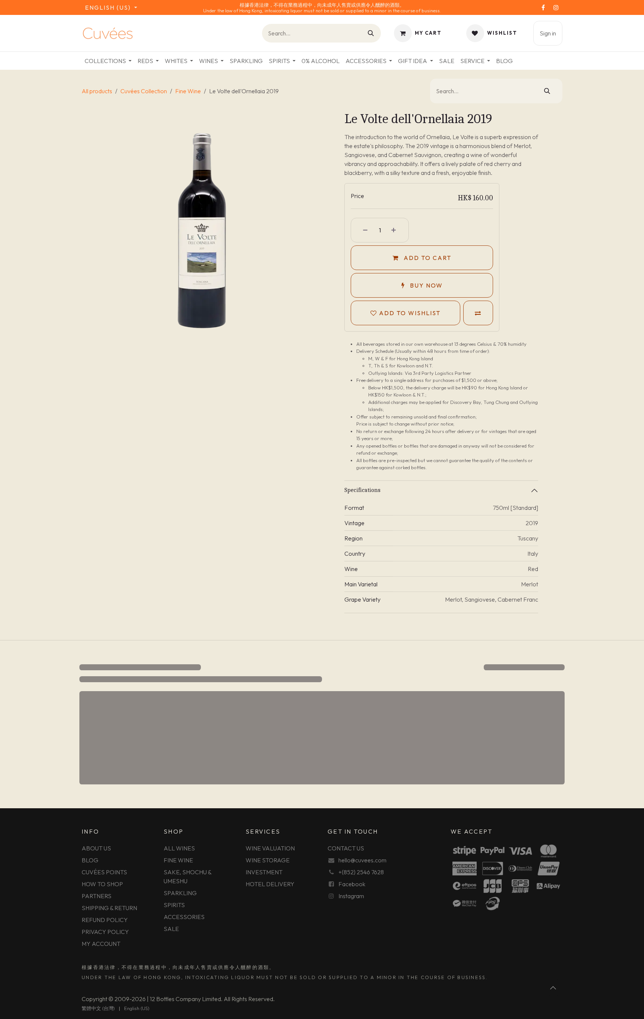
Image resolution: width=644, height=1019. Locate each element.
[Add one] (398, 230)
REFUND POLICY (105, 920)
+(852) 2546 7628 (361, 872)
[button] (553, 988)
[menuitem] (108, 60)
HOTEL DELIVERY (270, 884)
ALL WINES (179, 848)
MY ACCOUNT (101, 943)
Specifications (362, 490)
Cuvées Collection (143, 91)
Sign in (548, 33)
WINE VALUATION (270, 848)
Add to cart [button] (426, 257)
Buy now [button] (425, 285)
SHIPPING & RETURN (109, 908)
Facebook (351, 884)
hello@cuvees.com (362, 860)
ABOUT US (96, 848)
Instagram (351, 896)
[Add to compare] (478, 313)
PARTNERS (96, 896)
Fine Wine (188, 91)
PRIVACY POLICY (105, 931)
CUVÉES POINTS (104, 872)
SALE (171, 928)
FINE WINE (178, 860)
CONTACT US (346, 848)
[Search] (371, 33)
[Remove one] (361, 230)
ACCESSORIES (184, 917)
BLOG (90, 860)
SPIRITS (174, 905)
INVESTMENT (264, 872)
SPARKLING (180, 893)
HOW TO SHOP (102, 884)
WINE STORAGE (268, 860)
